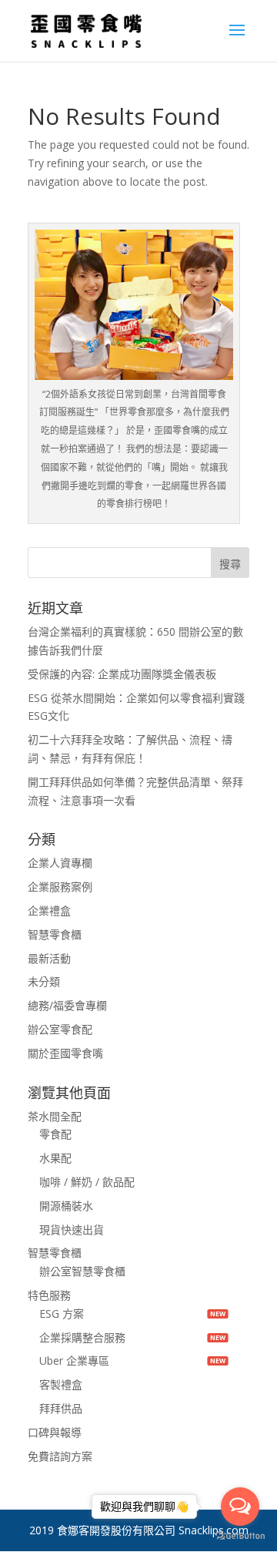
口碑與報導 (55, 1432)
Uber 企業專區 (74, 1360)
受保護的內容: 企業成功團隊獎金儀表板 (122, 674)
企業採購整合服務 (82, 1337)
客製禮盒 (60, 1384)
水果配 (55, 1158)
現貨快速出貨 (71, 1229)
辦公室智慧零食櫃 (82, 1271)
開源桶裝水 (66, 1205)
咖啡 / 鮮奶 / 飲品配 (87, 1181)
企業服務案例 (60, 886)
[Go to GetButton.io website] (240, 1536)
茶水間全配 (55, 1116)
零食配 (55, 1134)
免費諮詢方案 (60, 1456)
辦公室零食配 (60, 1029)
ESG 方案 (61, 1313)
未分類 (44, 981)
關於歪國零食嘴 (65, 1053)
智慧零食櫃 (55, 934)
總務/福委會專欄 (67, 1005)
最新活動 (49, 958)
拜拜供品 (60, 1408)
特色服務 (49, 1295)
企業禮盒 (49, 910)
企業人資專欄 (60, 862)
